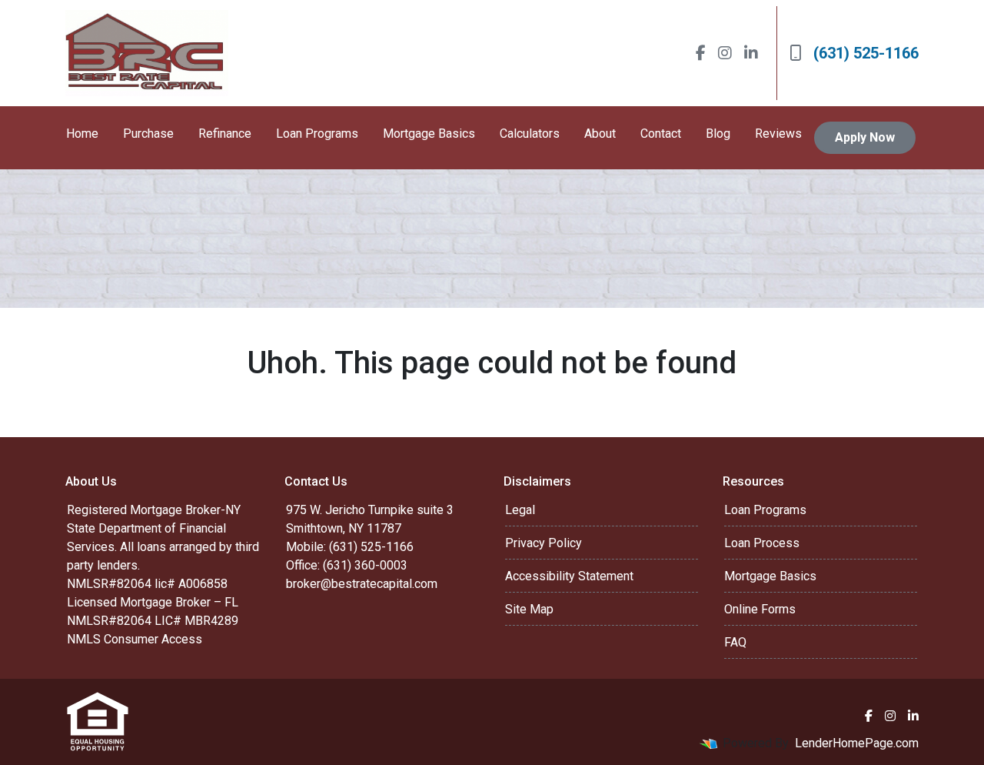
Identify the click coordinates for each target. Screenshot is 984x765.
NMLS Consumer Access (134, 639)
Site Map (529, 609)
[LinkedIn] (751, 53)
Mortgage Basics (429, 133)
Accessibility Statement (569, 576)
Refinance (224, 133)
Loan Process (762, 543)
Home (82, 133)
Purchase (148, 133)
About (600, 133)
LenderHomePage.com (857, 743)
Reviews (778, 133)
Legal (520, 510)
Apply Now (865, 137)
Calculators (530, 133)
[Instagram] (725, 53)
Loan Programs (317, 133)
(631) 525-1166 (866, 53)
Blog (718, 133)
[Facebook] (701, 53)
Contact (660, 133)
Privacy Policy (543, 543)
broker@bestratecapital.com (361, 583)
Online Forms (760, 609)
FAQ (735, 642)
